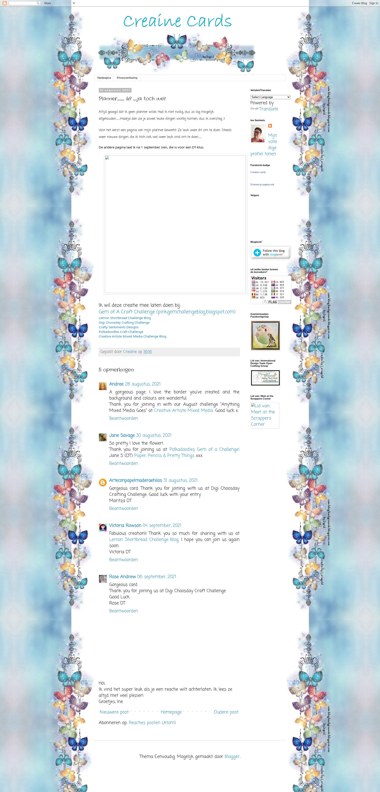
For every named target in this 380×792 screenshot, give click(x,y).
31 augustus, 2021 (180, 480)
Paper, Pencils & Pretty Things (164, 455)
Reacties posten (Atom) (152, 722)
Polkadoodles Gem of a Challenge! (204, 449)
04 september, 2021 (162, 525)
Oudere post (226, 712)
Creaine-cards (258, 172)
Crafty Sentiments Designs (119, 327)
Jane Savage (122, 435)
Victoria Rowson (125, 525)
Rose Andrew (122, 576)
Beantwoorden (123, 418)
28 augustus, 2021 (143, 384)
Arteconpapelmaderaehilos (135, 480)
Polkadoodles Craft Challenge (121, 331)
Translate (268, 109)
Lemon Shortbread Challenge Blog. (144, 539)
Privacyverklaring (127, 77)
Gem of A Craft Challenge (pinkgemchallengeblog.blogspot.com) (167, 312)
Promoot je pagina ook (262, 184)
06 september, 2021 (156, 576)
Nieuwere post (114, 712)
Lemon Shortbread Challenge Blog (125, 318)
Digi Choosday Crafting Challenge (124, 322)
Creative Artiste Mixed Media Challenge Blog (132, 336)
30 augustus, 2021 (153, 435)
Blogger (232, 756)
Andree (116, 384)
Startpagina (104, 77)
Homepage (171, 712)
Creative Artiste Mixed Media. (184, 410)
